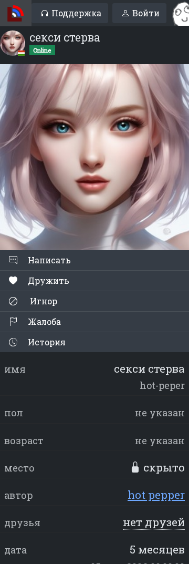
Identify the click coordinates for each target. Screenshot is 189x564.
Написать (48, 259)
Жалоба (43, 321)
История (46, 341)
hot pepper (156, 494)
